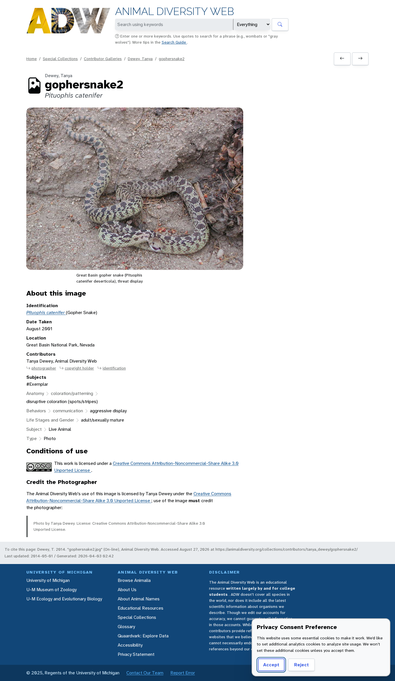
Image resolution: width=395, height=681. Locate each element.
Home (31, 58)
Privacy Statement (136, 654)
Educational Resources (140, 608)
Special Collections (60, 58)
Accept (271, 665)
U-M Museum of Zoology (51, 590)
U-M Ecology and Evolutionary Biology (64, 599)
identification (114, 368)
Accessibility (130, 645)
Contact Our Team (144, 673)
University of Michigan (48, 580)
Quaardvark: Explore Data (143, 636)
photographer (44, 368)
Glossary (126, 627)
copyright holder (79, 368)
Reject (301, 665)
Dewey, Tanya (140, 58)
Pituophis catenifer (46, 312)
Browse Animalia (134, 580)
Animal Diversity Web (174, 11)
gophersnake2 (171, 58)
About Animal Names (139, 599)
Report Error (182, 673)
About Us (127, 590)
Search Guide (174, 42)
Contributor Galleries (103, 58)
